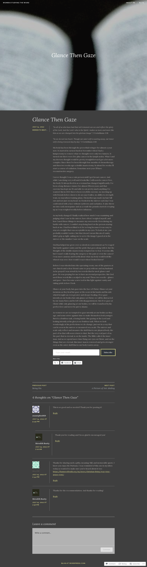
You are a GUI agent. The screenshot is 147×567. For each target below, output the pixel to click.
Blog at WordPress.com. (73, 563)
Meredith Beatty (40, 130)
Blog (141, 3)
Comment (106, 550)
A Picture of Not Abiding (103, 387)
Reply (55, 413)
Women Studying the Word (16, 3)
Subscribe (108, 352)
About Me (130, 3)
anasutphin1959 (39, 415)
